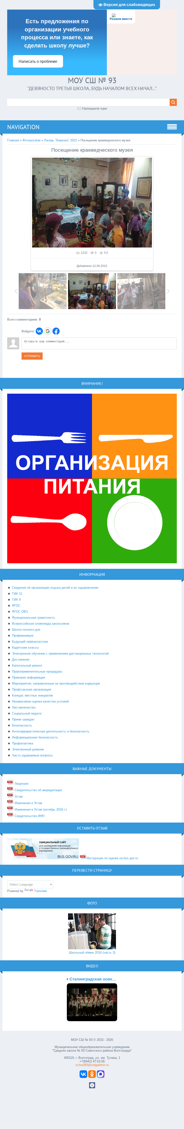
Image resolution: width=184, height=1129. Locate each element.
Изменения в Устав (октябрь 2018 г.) (40, 809)
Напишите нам (94, 108)
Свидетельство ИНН (29, 816)
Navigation (23, 127)
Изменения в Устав (28, 803)
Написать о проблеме (38, 61)
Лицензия (21, 783)
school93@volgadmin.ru (92, 1065)
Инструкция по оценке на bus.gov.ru (112, 858)
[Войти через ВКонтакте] (39, 331)
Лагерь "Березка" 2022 (60, 140)
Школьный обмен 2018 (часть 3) (92, 952)
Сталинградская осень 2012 (96, 979)
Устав (18, 796)
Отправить (32, 356)
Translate (40, 891)
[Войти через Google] (48, 331)
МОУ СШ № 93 (92, 80)
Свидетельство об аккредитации (38, 790)
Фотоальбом (31, 140)
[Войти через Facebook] (56, 331)
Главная (13, 140)
